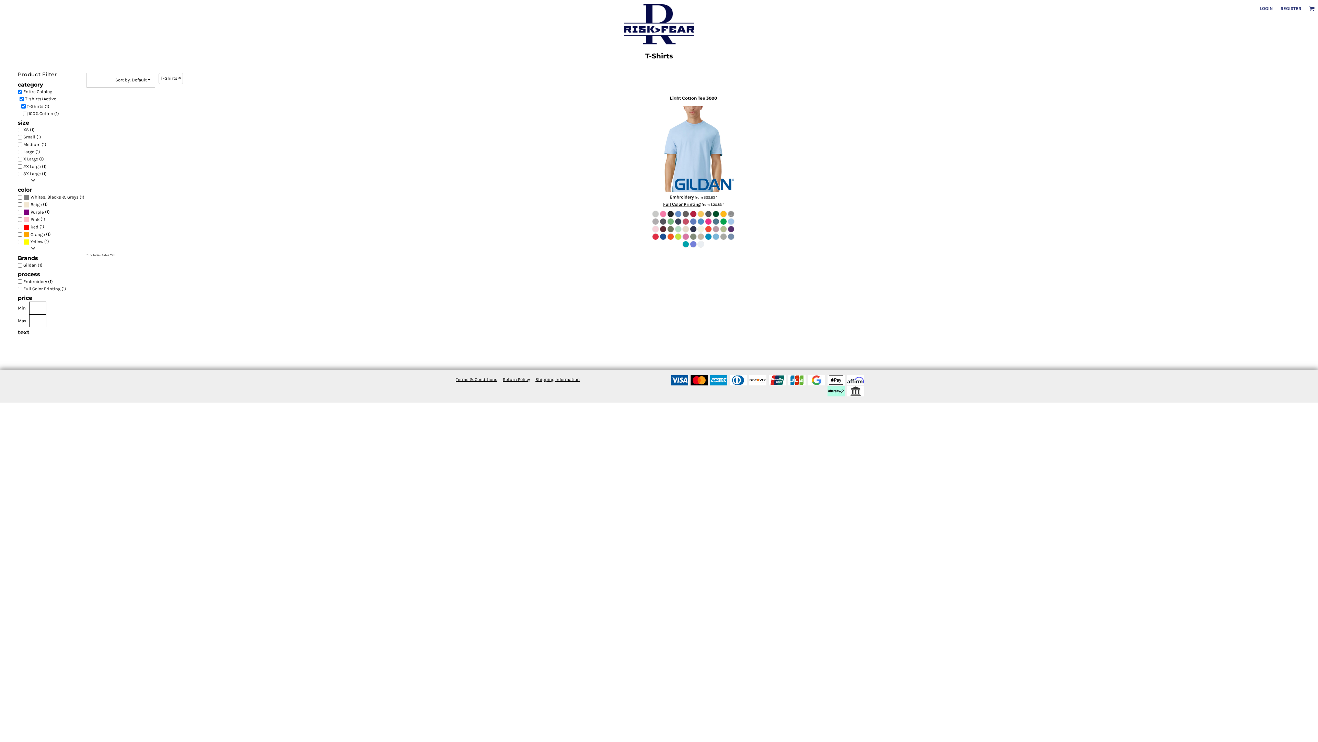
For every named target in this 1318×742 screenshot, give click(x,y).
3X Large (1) (35, 173)
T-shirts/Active (40, 98)
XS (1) (29, 129)
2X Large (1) (35, 166)
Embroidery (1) (38, 281)
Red (34, 226)
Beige (36, 204)
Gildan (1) (33, 265)
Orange (38, 234)
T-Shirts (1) (38, 106)
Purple (37, 212)
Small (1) (32, 136)
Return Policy (516, 379)
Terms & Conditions (476, 379)
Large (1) (31, 151)
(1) (57, 197)
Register (1291, 8)
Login (1266, 8)
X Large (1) (33, 158)
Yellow (37, 241)
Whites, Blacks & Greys (55, 197)
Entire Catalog (37, 91)
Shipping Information (557, 379)
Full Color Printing (682, 204)
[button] (1312, 8)
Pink (35, 219)
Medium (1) (34, 144)
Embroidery (682, 197)
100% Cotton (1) (43, 113)
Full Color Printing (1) (44, 288)
